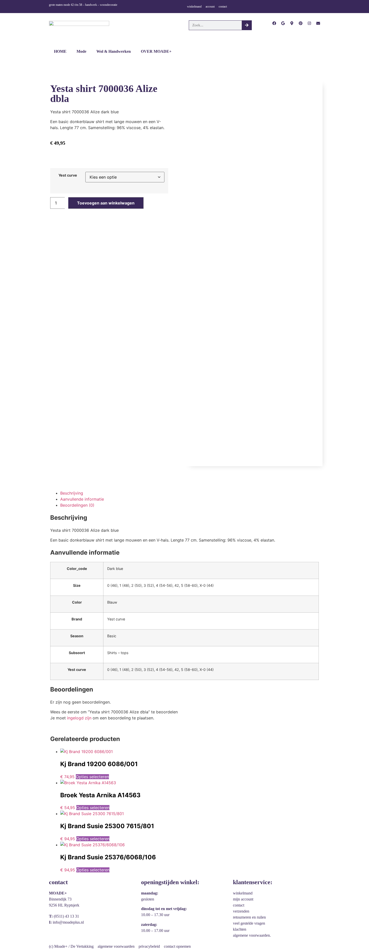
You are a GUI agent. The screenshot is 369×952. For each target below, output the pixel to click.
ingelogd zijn (79, 717)
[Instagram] (309, 23)
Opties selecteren (92, 776)
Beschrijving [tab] (71, 493)
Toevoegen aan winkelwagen (106, 202)
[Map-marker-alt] (292, 23)
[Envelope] (318, 23)
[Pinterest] (300, 23)
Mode (81, 51)
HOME (60, 51)
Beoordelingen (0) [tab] (77, 505)
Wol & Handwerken (113, 51)
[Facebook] (274, 23)
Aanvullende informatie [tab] (82, 499)
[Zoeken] (247, 25)
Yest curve (67, 175)
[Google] (283, 23)
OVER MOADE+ (156, 51)
